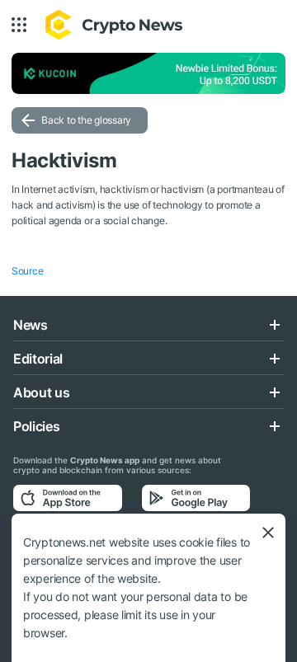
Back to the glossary (86, 120)
